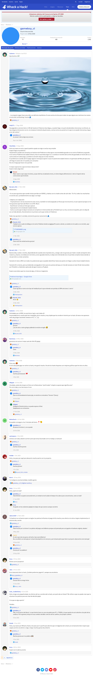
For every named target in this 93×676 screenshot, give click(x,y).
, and (22, 483)
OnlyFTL (12, 125)
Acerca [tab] (39, 48)
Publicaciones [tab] (31, 48)
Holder (11, 455)
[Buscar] (76, 2)
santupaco (12, 436)
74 (22, 39)
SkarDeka (12, 146)
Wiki (73, 7)
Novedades (4, 2)
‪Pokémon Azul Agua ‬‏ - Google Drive (21, 276)
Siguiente (9, 657)
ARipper (11, 382)
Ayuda (16, 2)
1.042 (89, 39)
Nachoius (12, 339)
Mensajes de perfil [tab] (7, 48)
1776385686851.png (20, 229)
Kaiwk (11, 623)
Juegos (52, 7)
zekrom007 (12, 516)
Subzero (12, 53)
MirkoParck (12, 419)
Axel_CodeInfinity (15, 591)
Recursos (60, 7)
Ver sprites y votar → (46, 19)
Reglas (21, 2)
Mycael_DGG (13, 187)
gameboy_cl (16, 135)
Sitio (45, 7)
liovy (10, 488)
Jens (10, 570)
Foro (67, 7)
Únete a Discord (84, 7)
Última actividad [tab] (20, 48)
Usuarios (11, 2)
